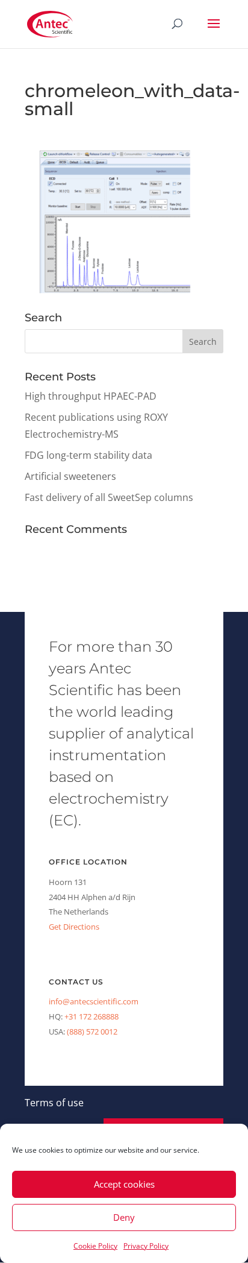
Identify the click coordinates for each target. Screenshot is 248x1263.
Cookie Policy (95, 1246)
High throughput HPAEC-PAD (91, 396)
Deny (124, 1217)
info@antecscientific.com (93, 1001)
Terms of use (54, 1102)
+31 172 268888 (91, 1016)
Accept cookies (124, 1184)
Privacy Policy (146, 1246)
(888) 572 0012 (92, 1031)
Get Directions (74, 926)
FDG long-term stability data (88, 455)
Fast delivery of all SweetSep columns (109, 497)
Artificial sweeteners (70, 476)
